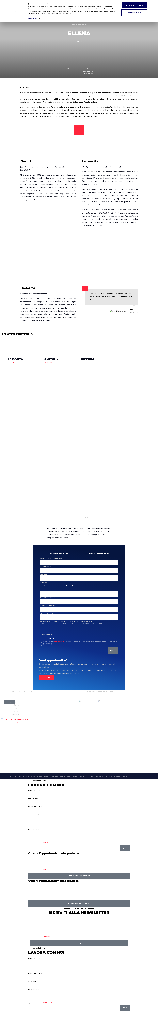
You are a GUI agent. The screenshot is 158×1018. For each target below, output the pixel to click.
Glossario (133, 712)
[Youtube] (13, 761)
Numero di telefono (47, 597)
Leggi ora (47, 677)
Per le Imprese (71, 733)
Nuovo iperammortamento (43, 712)
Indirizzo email (34, 798)
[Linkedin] (2, 761)
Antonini (52, 359)
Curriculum (32, 822)
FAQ (131, 733)
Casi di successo (103, 724)
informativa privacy (59, 641)
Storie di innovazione (79, 25)
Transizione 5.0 (39, 724)
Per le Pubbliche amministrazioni (77, 716)
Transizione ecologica (42, 732)
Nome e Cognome (34, 791)
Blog (99, 720)
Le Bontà (15, 359)
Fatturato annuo (46, 613)
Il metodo (70, 720)
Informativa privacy (98, 776)
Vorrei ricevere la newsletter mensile (53, 644)
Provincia (44, 582)
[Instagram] (8, 761)
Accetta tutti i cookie (134, 5)
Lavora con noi (134, 720)
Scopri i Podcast (135, 716)
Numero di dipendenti (48, 605)
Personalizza (133, 12)
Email (42, 590)
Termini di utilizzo (88, 776)
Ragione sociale (46, 566)
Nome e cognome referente (50, 559)
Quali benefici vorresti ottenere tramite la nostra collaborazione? (66, 621)
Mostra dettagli (32, 18)
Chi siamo (70, 724)
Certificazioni (134, 724)
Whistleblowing (135, 728)
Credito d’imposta (104, 716)
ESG (36, 728)
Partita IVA (44, 574)
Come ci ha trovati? (47, 634)
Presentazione (33, 829)
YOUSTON (125, 776)
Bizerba (87, 359)
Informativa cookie (110, 776)
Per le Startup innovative (74, 712)
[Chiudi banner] (151, 5)
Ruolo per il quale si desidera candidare (43, 814)
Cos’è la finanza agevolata (106, 730)
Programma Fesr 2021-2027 (44, 736)
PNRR (37, 741)
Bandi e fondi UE (103, 712)
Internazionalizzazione (42, 716)
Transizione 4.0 (40, 720)
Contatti (69, 728)
